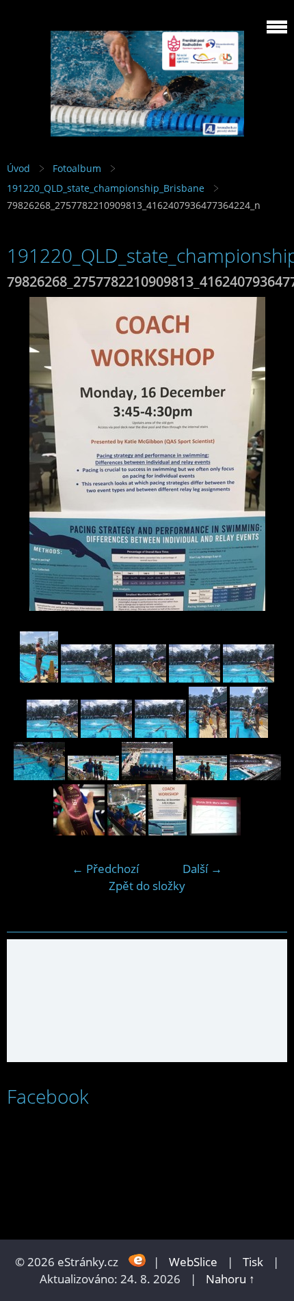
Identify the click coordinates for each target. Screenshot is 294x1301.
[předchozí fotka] (29, 454)
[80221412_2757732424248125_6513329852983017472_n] (255, 776)
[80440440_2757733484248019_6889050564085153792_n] (52, 733)
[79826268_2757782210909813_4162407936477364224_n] (167, 831)
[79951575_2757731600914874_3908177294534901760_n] (79, 831)
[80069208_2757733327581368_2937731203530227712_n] (140, 678)
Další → (202, 868)
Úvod (18, 168)
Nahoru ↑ (230, 1279)
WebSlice (193, 1262)
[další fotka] (265, 454)
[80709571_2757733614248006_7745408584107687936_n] (160, 733)
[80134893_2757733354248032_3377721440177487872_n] (194, 678)
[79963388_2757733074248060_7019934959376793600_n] (249, 733)
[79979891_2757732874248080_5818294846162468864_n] (39, 776)
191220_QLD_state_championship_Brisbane (105, 188)
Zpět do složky (147, 885)
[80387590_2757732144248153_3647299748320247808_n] (147, 776)
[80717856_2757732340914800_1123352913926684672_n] (126, 831)
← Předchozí (105, 868)
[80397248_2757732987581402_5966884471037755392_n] (208, 733)
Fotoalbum (77, 168)
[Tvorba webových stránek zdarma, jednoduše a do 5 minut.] (137, 1260)
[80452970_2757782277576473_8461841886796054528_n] (215, 831)
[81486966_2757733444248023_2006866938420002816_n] (248, 678)
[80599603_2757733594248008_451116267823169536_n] (106, 733)
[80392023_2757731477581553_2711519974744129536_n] (201, 776)
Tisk (253, 1262)
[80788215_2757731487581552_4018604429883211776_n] (93, 776)
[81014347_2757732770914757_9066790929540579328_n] (39, 678)
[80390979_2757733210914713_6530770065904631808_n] (86, 678)
